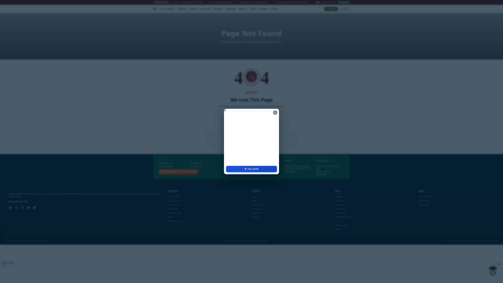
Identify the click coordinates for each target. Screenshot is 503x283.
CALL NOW (253, 169)
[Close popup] (275, 112)
